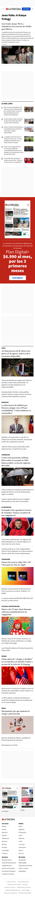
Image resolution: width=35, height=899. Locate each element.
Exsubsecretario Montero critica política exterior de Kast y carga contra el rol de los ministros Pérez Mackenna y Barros (16, 394)
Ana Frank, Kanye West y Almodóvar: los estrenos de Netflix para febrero (16, 26)
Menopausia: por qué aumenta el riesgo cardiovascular (15, 712)
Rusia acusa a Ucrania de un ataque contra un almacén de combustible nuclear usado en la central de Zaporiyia (17, 690)
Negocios (4, 402)
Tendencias (5, 455)
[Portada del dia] (17, 237)
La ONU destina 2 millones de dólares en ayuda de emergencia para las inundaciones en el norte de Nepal (16, 700)
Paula (3, 708)
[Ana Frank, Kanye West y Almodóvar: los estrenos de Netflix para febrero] (17, 55)
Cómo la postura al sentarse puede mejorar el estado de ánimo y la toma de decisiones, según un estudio (17, 492)
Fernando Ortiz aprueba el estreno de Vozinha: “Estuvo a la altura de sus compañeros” (13, 160)
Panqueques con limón (9, 745)
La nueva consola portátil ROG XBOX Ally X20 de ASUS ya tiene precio (17, 599)
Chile (3, 348)
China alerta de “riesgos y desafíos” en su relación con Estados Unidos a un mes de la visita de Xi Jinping (17, 661)
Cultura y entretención (10, 606)
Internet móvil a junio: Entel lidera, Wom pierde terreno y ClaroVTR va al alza (15, 448)
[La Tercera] (10, 809)
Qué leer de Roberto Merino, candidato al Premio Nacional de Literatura (15, 739)
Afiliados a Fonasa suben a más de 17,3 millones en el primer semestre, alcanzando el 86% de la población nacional (16, 439)
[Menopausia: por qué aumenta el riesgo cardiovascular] (17, 725)
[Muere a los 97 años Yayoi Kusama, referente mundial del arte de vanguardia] (17, 626)
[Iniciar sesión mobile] (32, 9)
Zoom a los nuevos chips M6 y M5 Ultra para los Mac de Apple (16, 563)
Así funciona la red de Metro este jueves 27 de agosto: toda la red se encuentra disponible (15, 353)
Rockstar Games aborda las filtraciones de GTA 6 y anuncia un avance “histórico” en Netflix (16, 591)
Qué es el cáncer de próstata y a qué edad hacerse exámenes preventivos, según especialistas (13, 130)
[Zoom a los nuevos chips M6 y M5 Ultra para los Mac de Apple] (17, 576)
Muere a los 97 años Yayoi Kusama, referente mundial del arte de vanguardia (16, 612)
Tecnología (5, 559)
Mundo (4, 656)
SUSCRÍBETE (17, 278)
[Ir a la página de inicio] (13, 9)
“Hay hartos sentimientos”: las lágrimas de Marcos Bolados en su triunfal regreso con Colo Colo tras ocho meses (16, 541)
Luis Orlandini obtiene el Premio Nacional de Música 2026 (17, 649)
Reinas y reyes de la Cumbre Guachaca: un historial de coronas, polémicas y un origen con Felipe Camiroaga (16, 641)
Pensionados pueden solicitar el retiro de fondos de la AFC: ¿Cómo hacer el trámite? (13, 121)
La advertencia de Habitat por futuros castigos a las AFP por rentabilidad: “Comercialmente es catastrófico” (16, 409)
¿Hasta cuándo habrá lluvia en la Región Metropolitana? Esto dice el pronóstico (15, 500)
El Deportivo (6, 507)
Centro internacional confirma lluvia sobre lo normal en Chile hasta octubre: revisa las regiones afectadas (16, 462)
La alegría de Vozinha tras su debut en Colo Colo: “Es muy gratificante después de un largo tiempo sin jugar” (13, 139)
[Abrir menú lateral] (3, 8)
